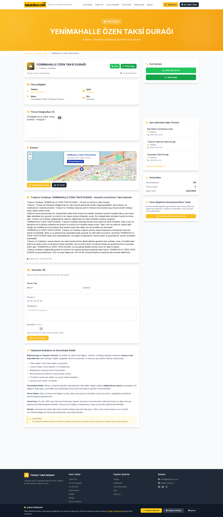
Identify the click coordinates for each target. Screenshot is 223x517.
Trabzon (90, 92)
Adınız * (30, 288)
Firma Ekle (126, 4)
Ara (116, 66)
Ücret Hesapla (112, 4)
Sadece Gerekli (174, 510)
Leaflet (113, 180)
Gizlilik (71, 494)
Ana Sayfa (87, 4)
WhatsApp (130, 66)
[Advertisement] (81, 443)
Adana (116, 479)
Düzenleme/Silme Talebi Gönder (172, 216)
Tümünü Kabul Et (152, 510)
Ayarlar (193, 510)
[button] (81, 169)
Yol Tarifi (61, 185)
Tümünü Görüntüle (154, 166)
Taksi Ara (99, 4)
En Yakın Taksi (190, 4)
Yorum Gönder (39, 338)
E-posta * (86, 288)
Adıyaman (117, 483)
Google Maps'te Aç (76, 161)
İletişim (150, 4)
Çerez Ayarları (75, 501)
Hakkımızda (139, 4)
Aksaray (117, 494)
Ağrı (115, 490)
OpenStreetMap (123, 180)
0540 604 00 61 (38, 92)
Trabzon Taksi (42, 53)
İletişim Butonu (167, 483)
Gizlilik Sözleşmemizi (115, 511)
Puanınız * (31, 297)
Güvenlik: (34, 325)
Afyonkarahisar (120, 487)
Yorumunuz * (32, 306)
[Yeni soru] (41, 329)
